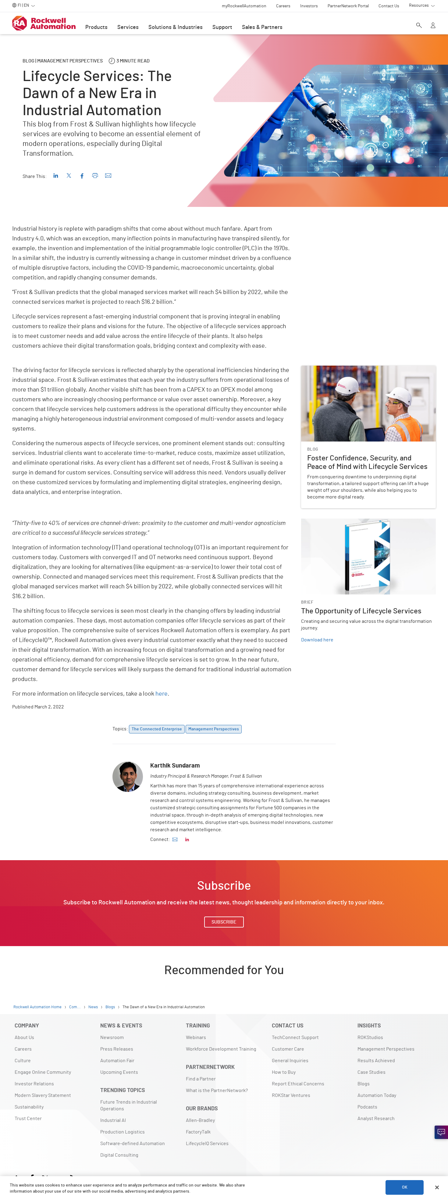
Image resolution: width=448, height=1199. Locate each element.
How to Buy (284, 1072)
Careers (23, 1049)
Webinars (196, 1037)
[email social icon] (174, 839)
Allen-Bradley (200, 1120)
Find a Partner (201, 1079)
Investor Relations (34, 1083)
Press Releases (116, 1049)
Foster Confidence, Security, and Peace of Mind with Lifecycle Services (366, 373)
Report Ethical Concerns (298, 1083)
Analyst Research (376, 1118)
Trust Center (28, 1118)
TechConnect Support (295, 1037)
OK (404, 1187)
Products (96, 27)
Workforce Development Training (221, 1049)
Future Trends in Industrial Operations (128, 1105)
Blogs (363, 1083)
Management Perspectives (385, 1049)
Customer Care (288, 1049)
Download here (317, 639)
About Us (24, 1037)
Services (128, 27)
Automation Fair (117, 1060)
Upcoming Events (119, 1072)
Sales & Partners (262, 27)
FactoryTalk (198, 1132)
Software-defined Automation (132, 1143)
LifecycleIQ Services (207, 1143)
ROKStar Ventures (291, 1095)
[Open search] (419, 26)
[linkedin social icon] (187, 839)
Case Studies (371, 1072)
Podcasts (367, 1107)
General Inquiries (290, 1060)
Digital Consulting (119, 1155)
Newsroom (112, 1037)
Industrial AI (113, 1120)
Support (222, 27)
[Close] (437, 1187)
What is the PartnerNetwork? (217, 1090)
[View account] (433, 26)
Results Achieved (376, 1060)
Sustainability (29, 1107)
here (161, 694)
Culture (23, 1060)
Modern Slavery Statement (43, 1095)
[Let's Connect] (441, 1132)
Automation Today (376, 1095)
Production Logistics (122, 1132)
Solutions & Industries (175, 27)
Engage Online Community (43, 1072)
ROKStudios (370, 1037)
